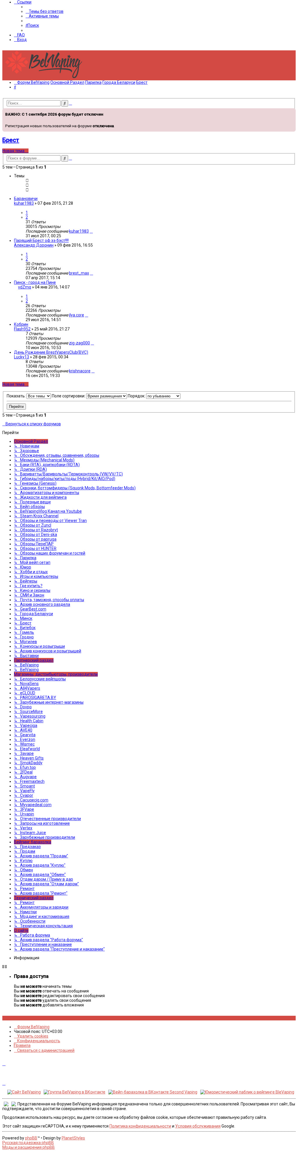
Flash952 (22, 329)
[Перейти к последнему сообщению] (91, 231)
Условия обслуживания (198, 1126)
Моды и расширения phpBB (28, 1147)
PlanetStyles (73, 1138)
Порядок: (137, 396)
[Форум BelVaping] (46, 78)
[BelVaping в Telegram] (26, 1018)
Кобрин (21, 324)
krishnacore (80, 371)
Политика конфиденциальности (140, 1126)
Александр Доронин (34, 245)
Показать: (16, 396)
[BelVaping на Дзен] (23, 1018)
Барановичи (26, 198)
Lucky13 (21, 357)
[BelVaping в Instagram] (7, 1018)
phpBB (31, 1138)
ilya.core (76, 315)
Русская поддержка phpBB (28, 1142)
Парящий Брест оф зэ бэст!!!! (41, 240)
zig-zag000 (79, 343)
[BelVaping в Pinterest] (13, 1018)
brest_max (79, 273)
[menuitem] (44, 11)
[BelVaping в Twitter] (16, 1018)
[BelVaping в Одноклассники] (20, 1018)
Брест (10, 140)
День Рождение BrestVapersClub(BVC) (51, 352)
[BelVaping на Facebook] (10, 1018)
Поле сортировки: (69, 396)
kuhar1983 (24, 203)
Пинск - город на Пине (35, 282)
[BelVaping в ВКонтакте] (4, 1018)
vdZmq (24, 287)
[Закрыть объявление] (291, 112)
